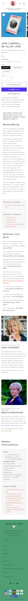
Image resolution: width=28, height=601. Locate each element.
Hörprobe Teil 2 (11, 219)
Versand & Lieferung (8, 565)
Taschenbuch (6, 71)
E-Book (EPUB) (17, 67)
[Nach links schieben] (10, 40)
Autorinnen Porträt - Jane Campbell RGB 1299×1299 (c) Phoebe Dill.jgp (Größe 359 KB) (14, 496)
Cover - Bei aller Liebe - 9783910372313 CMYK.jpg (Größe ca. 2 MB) (14, 509)
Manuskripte (6, 572)
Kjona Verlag (11, 599)
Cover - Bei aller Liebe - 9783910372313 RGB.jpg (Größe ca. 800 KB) (14, 503)
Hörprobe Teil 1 (11, 217)
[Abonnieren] (23, 540)
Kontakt (5, 550)
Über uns (5, 546)
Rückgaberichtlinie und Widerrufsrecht (13, 569)
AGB (4, 557)
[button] (3, 3)
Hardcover (6, 67)
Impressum (6, 553)
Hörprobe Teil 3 (11, 222)
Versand (8, 61)
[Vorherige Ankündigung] (3, 9)
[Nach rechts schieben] (17, 40)
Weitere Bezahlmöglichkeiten (14, 93)
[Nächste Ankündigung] (25, 9)
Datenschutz (6, 561)
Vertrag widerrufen (8, 576)
